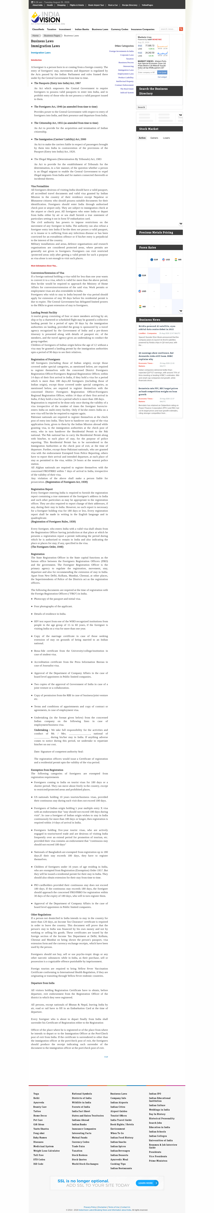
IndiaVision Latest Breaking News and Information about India (105, 1210)
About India (38, 5)
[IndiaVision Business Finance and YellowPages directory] (48, 18)
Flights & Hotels (77, 5)
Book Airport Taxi (96, 5)
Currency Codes (119, 29)
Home (36, 35)
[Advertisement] (128, 17)
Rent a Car (113, 5)
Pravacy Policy (90, 1207)
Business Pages (52, 35)
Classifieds (38, 29)
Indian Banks (82, 29)
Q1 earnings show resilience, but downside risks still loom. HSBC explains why (156, 343)
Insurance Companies (142, 29)
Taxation (51, 29)
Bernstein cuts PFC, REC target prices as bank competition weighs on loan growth (158, 378)
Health (50, 5)
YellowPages (147, 5)
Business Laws (100, 29)
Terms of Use (113, 1207)
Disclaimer (102, 1207)
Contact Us (125, 1207)
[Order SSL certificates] (107, 1189)
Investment (65, 29)
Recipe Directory (129, 5)
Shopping (61, 5)
